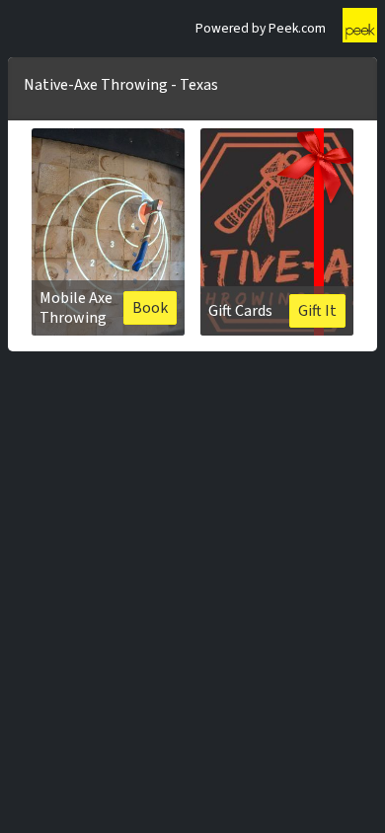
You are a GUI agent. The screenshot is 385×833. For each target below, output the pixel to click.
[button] (108, 232)
